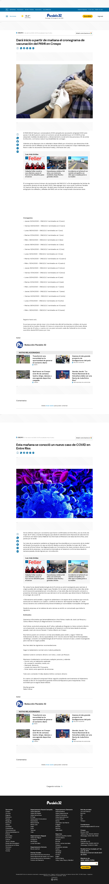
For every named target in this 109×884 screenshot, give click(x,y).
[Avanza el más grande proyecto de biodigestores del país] (62, 359)
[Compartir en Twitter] (27, 48)
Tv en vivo (91, 9)
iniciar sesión (50, 406)
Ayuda (64, 875)
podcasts (38, 9)
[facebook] (24, 48)
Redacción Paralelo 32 (35, 345)
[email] (30, 48)
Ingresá (100, 16)
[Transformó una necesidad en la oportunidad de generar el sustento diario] (23, 359)
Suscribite (87, 16)
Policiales (20, 9)
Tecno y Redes (29, 9)
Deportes (13, 9)
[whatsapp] (21, 48)
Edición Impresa (82, 9)
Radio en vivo (99, 9)
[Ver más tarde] (17, 48)
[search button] (7, 9)
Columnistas (47, 9)
